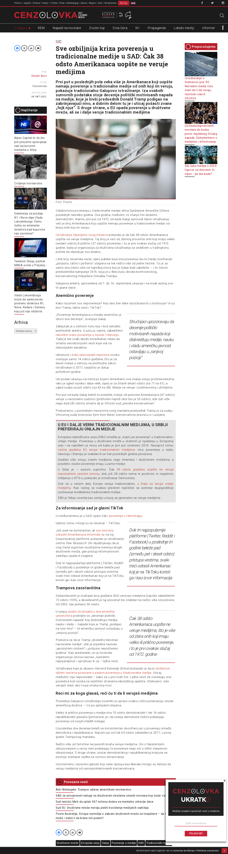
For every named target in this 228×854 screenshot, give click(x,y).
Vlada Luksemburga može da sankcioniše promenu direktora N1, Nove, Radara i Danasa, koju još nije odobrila (29, 303)
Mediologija (73, 3)
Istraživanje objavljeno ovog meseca (82, 235)
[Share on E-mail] (38, 48)
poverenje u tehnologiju (125, 516)
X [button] (224, 851)
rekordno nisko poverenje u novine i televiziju (87, 335)
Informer (208, 28)
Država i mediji (40, 3)
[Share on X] (24, 48)
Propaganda (157, 28)
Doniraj (123, 3)
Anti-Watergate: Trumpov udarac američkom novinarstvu (93, 789)
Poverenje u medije (124, 843)
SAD (141, 843)
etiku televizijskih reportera (90, 355)
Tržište (54, 3)
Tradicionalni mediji (158, 843)
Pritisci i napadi (22, 3)
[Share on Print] (31, 48)
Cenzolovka (39, 86)
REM (41, 28)
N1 (137, 28)
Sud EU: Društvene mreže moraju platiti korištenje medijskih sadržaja (102, 807)
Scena (84, 3)
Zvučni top (97, 28)
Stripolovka (110, 3)
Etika (62, 3)
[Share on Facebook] (17, 48)
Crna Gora (120, 28)
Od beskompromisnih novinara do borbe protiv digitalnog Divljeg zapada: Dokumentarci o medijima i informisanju (201, 134)
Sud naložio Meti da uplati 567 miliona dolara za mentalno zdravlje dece (105, 801)
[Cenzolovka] (50, 14)
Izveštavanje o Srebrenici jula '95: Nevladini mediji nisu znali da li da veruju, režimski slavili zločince (199, 88)
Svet (100, 3)
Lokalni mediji (184, 28)
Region (92, 3)
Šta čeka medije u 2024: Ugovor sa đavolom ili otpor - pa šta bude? (201, 170)
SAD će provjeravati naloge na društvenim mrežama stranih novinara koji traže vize (112, 795)
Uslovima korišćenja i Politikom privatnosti (196, 851)
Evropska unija (90, 843)
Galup (105, 843)
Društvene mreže (68, 843)
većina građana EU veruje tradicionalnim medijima (96, 449)
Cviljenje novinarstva (28, 183)
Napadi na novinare (67, 28)
